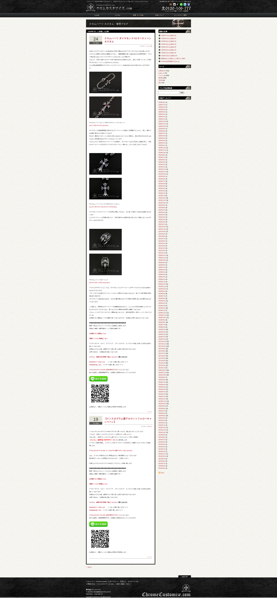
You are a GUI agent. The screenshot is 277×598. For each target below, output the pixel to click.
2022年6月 (162, 212)
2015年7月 (162, 411)
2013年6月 (162, 466)
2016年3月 (162, 392)
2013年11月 (162, 454)
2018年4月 (162, 332)
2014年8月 (162, 437)
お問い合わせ (187, 1)
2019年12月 (162, 284)
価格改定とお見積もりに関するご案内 (173, 58)
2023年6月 (162, 183)
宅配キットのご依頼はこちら (98, 338)
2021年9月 (162, 234)
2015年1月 (162, 425)
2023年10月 (162, 174)
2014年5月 (162, 444)
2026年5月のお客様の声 (168, 41)
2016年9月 (162, 377)
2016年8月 (162, 380)
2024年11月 (162, 150)
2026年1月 (162, 119)
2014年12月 (162, 427)
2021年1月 (162, 253)
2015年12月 (162, 399)
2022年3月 (162, 219)
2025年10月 (162, 126)
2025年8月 (162, 131)
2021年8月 (162, 236)
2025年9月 (162, 128)
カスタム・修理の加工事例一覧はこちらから (103, 357)
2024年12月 (162, 148)
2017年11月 (162, 344)
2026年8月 (162, 102)
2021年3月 (162, 248)
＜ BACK (89, 567)
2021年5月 (162, 243)
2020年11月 (162, 258)
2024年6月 (162, 160)
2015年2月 (162, 423)
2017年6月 (162, 356)
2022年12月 (162, 198)
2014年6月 (162, 442)
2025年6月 (162, 136)
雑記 (160, 82)
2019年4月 (162, 303)
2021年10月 (162, 231)
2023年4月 (162, 188)
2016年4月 (162, 389)
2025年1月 (162, 145)
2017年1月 (162, 368)
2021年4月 (162, 246)
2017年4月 (162, 360)
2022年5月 (162, 215)
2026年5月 (162, 109)
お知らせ (149, 426)
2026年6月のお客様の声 (168, 38)
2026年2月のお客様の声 (168, 50)
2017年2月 (162, 365)
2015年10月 (162, 403)
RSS (162, 473)
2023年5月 (162, 186)
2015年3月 (162, 420)
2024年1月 (162, 167)
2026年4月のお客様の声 (168, 44)
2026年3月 (162, 114)
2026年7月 (162, 105)
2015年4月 (162, 418)
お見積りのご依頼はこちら (97, 333)
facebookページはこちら (97, 362)
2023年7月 (162, 181)
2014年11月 (162, 430)
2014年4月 (162, 447)
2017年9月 (162, 348)
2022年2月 (162, 222)
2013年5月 (162, 468)
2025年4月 (162, 138)
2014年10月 (162, 432)
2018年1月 (162, 339)
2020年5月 (162, 272)
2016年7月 (162, 382)
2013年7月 (162, 463)
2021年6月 (162, 241)
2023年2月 (162, 193)
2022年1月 (162, 224)
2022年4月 (162, 217)
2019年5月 (162, 301)
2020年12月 (162, 255)
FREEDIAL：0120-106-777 (94, 594)
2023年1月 (162, 195)
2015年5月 (162, 415)
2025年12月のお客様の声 (169, 56)
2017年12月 (162, 341)
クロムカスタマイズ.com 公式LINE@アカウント (104, 369)
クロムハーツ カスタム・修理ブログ (108, 24)
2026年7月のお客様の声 (168, 35)
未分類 (161, 80)
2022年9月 (162, 205)
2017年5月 (162, 358)
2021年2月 (162, 250)
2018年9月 (162, 320)
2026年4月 (162, 112)
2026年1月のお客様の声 (168, 53)
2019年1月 (162, 310)
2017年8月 (162, 351)
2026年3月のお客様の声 (168, 47)
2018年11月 (162, 315)
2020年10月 (162, 260)
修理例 (161, 78)
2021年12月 (162, 226)
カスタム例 (149, 46)
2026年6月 (162, 107)
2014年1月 (162, 451)
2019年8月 (162, 293)
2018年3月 (162, 334)
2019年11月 (162, 286)
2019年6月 (162, 298)
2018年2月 (162, 337)
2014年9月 (162, 435)
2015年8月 (162, 408)
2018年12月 (162, 313)
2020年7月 (162, 267)
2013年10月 (162, 456)
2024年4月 (162, 162)
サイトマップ (178, 1)
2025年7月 (162, 133)
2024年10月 (162, 152)
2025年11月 (162, 124)
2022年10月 (162, 203)
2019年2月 (162, 308)
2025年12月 (162, 121)
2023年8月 (162, 179)
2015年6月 (162, 413)
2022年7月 (162, 210)
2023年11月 (162, 171)
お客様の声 (162, 71)
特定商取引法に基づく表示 (167, 1)
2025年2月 (162, 143)
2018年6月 (162, 327)
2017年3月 (162, 363)
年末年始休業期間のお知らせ (170, 61)
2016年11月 (162, 372)
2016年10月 (162, 375)
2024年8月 (162, 155)
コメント (149, 411)
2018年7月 (162, 325)
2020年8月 (162, 265)
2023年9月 (162, 176)
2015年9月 (162, 406)
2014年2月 (162, 449)
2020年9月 (162, 262)
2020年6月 (162, 270)
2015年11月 (162, 401)
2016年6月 (162, 384)
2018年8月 (162, 322)
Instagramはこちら (95, 364)
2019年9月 (162, 291)
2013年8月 (162, 461)
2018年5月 (162, 329)
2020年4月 (162, 274)
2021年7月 (162, 238)
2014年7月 (162, 439)
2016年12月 (162, 370)
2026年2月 (162, 116)
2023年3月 (162, 191)
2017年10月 (162, 346)
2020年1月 (162, 282)
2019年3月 (162, 305)
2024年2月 (162, 164)
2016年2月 (162, 394)
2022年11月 (162, 200)
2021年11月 (162, 229)
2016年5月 (162, 387)
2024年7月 (162, 157)
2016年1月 (162, 396)
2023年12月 (162, 169)
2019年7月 (162, 296)
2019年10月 (162, 289)
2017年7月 (162, 353)
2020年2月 (162, 279)
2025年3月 (162, 140)
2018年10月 (162, 317)
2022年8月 (162, 207)
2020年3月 (162, 277)
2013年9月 (162, 459)
